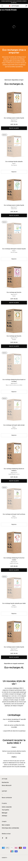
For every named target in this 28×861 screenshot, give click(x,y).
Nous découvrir (6, 785)
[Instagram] (6, 838)
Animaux (4, 815)
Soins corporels (7, 807)
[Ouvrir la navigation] (2, 6)
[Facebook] (2, 838)
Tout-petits (5, 810)
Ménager (4, 813)
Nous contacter (7, 797)
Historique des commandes (10, 828)
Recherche (5, 782)
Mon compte (6, 825)
